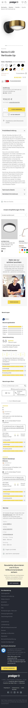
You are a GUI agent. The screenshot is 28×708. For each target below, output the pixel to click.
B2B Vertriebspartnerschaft (9, 627)
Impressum (7, 688)
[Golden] (20, 252)
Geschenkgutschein (7, 616)
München (22, 683)
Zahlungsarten (5, 593)
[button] (14, 583)
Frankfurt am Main (8, 683)
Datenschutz (16, 688)
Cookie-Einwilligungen (7, 642)
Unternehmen (5, 622)
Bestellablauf (5, 605)
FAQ (2, 608)
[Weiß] (4, 251)
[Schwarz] (27, 250)
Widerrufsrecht (5, 599)
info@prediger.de (8, 534)
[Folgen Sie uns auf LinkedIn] (14, 692)
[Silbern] (20, 250)
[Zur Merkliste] (22, 2)
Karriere (3, 630)
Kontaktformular (7, 515)
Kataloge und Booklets (7, 633)
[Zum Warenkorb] (25, 2)
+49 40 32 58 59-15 (7, 529)
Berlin (16, 681)
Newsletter (4, 636)
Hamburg (11, 681)
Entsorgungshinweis (7, 613)
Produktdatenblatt (15, 81)
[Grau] (2, 251)
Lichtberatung (5, 624)
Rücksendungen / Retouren (9, 611)
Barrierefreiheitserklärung (8, 639)
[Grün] (27, 252)
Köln (15, 683)
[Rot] (22, 250)
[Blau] (24, 250)
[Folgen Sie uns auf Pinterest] (18, 692)
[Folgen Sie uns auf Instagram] (11, 692)
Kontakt (14, 689)
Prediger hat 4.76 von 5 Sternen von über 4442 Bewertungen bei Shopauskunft (16, 661)
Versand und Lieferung (7, 596)
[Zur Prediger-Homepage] (14, 2)
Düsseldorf (21, 681)
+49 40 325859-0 (7, 524)
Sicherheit (4, 602)
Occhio (3, 49)
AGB (22, 688)
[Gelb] (24, 252)
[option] (2, 65)
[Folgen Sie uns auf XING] (21, 692)
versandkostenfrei (14, 102)
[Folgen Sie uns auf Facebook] (8, 692)
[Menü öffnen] (2, 2)
